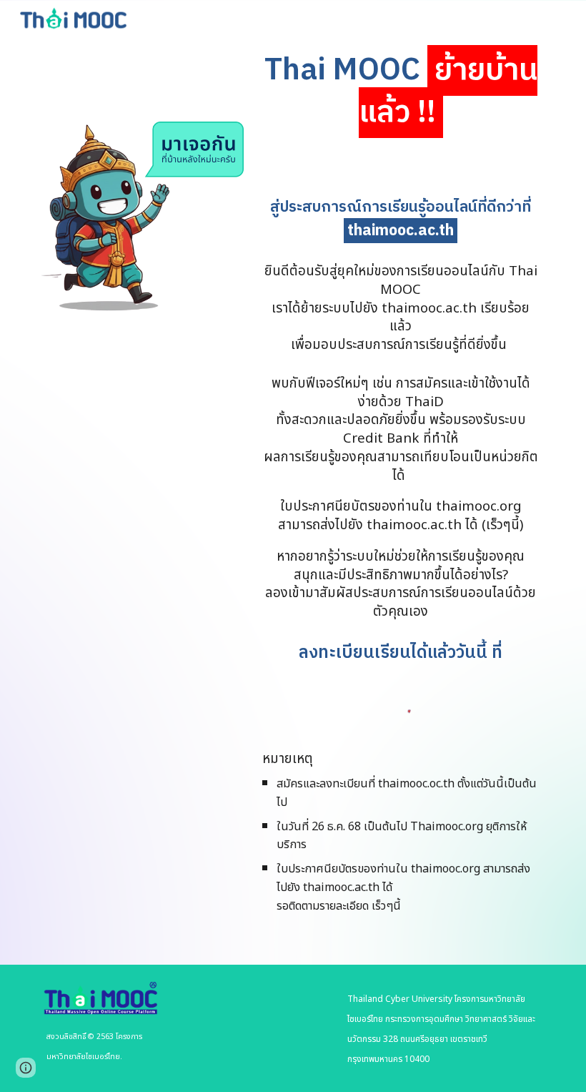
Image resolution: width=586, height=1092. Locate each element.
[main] (401, 92)
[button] (26, 1068)
